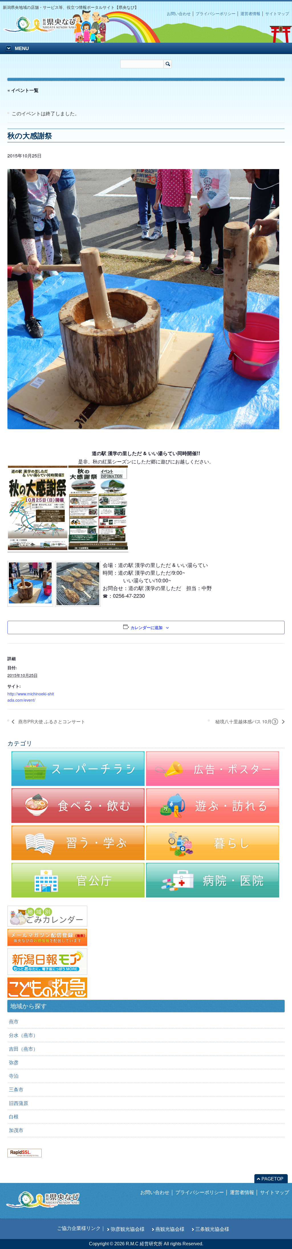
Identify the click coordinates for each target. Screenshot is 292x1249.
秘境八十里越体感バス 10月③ (247, 721)
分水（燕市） (23, 1035)
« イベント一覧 (22, 90)
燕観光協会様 (169, 1229)
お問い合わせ (179, 13)
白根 (14, 1116)
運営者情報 (250, 13)
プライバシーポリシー (216, 13)
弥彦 (14, 1062)
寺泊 (14, 1076)
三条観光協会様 (212, 1229)
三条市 (16, 1089)
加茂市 (16, 1130)
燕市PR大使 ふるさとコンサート (51, 721)
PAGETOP (272, 1178)
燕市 (14, 1021)
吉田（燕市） (23, 1049)
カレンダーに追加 (147, 627)
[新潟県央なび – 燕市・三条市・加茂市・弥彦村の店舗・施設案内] (44, 29)
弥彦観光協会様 (128, 1229)
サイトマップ (277, 13)
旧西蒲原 (18, 1103)
